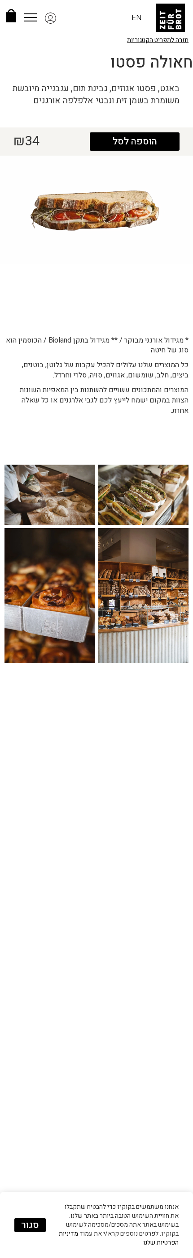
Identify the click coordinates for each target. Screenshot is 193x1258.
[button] (65, 18)
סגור (30, 1225)
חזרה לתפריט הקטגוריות (158, 40)
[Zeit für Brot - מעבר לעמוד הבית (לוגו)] (171, 18)
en (136, 17)
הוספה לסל (135, 141)
